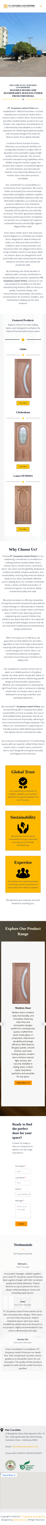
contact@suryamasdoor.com (25, 1446)
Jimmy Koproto (20, 1519)
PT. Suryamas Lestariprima (32, 1516)
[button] (23, 403)
